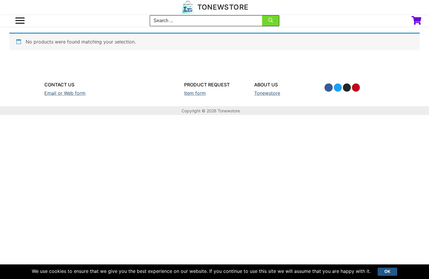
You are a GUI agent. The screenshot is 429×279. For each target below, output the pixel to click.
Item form (195, 93)
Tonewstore (223, 7)
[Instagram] (347, 87)
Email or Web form (65, 93)
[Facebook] (328, 87)
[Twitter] (338, 87)
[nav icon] (20, 21)
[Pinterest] (356, 87)
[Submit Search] (270, 21)
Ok (387, 271)
